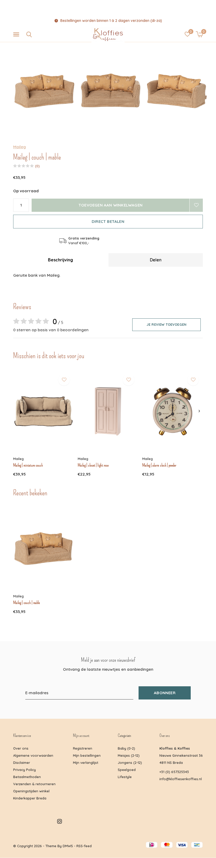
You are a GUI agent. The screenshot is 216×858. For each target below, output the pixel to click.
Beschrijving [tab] (60, 259)
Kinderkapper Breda (29, 798)
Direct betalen (108, 221)
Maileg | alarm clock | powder (159, 465)
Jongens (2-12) (130, 762)
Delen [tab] (155, 259)
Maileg (19, 146)
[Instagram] (59, 821)
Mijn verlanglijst (85, 762)
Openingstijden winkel (31, 791)
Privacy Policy (24, 770)
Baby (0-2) (126, 748)
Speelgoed (127, 770)
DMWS (68, 846)
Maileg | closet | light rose (93, 465)
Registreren (82, 748)
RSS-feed (84, 846)
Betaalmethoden (27, 777)
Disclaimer (21, 762)
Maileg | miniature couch (28, 465)
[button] (17, 34)
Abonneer (164, 692)
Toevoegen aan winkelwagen (110, 205)
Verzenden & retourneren (34, 784)
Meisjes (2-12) (129, 755)
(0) (37, 166)
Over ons (20, 748)
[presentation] (199, 411)
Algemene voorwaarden (33, 755)
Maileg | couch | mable (26, 602)
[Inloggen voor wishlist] (196, 205)
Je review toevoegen (166, 324)
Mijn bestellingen (87, 755)
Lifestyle (125, 777)
